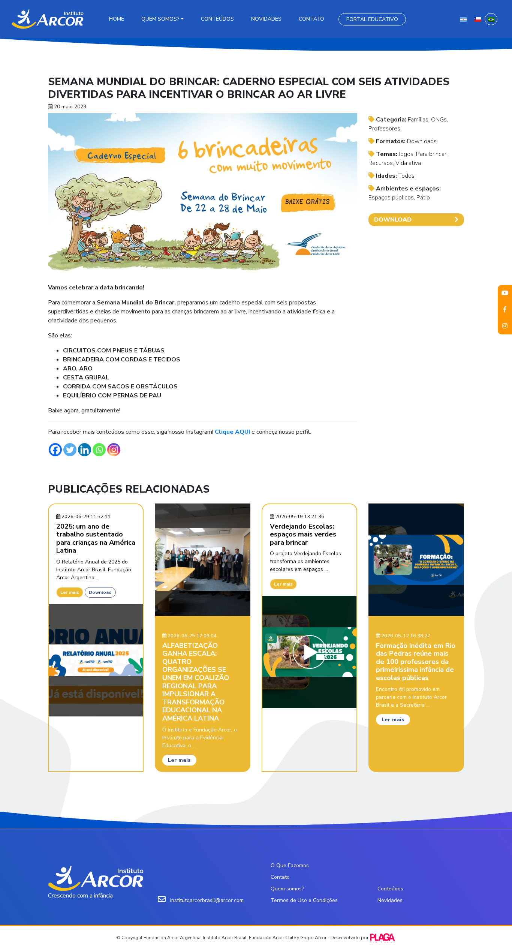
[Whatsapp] (99, 449)
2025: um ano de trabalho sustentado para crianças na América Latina (95, 538)
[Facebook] (55, 449)
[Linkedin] (84, 449)
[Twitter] (69, 449)
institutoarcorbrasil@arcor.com (207, 900)
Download (100, 592)
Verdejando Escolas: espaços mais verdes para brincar (303, 534)
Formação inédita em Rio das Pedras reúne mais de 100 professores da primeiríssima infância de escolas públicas (415, 661)
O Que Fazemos (290, 865)
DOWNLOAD (393, 220)
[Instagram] (113, 449)
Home (116, 18)
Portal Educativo (372, 19)
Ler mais (69, 592)
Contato (311, 18)
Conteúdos (217, 18)
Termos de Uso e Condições (304, 900)
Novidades (266, 18)
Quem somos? (160, 18)
